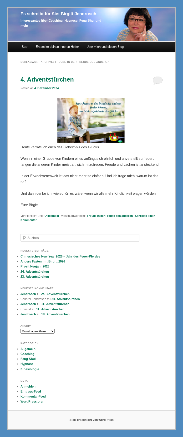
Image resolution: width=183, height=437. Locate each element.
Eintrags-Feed (30, 391)
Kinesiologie (29, 369)
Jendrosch (28, 294)
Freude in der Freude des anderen (110, 216)
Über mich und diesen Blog (105, 47)
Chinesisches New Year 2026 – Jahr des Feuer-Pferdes (60, 256)
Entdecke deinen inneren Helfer (57, 47)
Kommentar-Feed (33, 396)
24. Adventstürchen (34, 271)
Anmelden (28, 386)
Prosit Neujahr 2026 (34, 266)
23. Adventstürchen (34, 276)
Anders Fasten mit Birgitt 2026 (42, 261)
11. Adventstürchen (55, 304)
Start (25, 47)
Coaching (27, 354)
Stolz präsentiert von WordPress (92, 420)
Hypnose (26, 364)
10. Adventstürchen (55, 314)
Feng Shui (28, 359)
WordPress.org (31, 401)
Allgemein (52, 216)
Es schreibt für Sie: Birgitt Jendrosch (58, 13)
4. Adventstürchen (47, 79)
